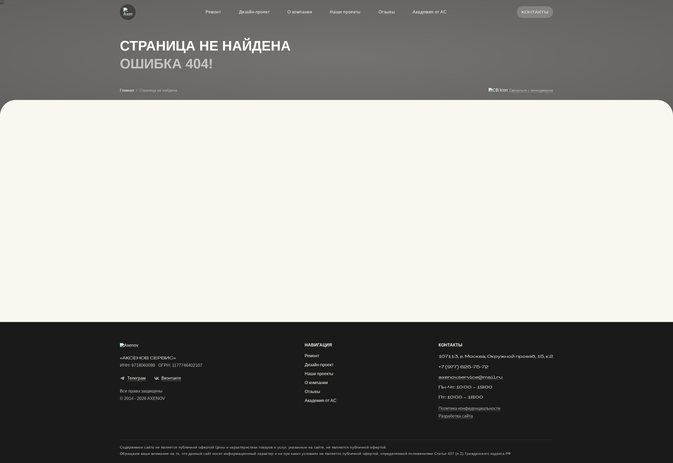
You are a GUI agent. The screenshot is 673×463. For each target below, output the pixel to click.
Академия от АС (430, 12)
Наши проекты (345, 12)
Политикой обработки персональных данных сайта (385, 279)
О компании (299, 12)
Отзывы (387, 12)
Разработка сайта (456, 416)
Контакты (535, 12)
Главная (127, 90)
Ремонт (213, 12)
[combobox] (392, 208)
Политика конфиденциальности (469, 408)
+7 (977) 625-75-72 (463, 367)
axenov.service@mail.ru (471, 377)
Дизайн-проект (254, 12)
